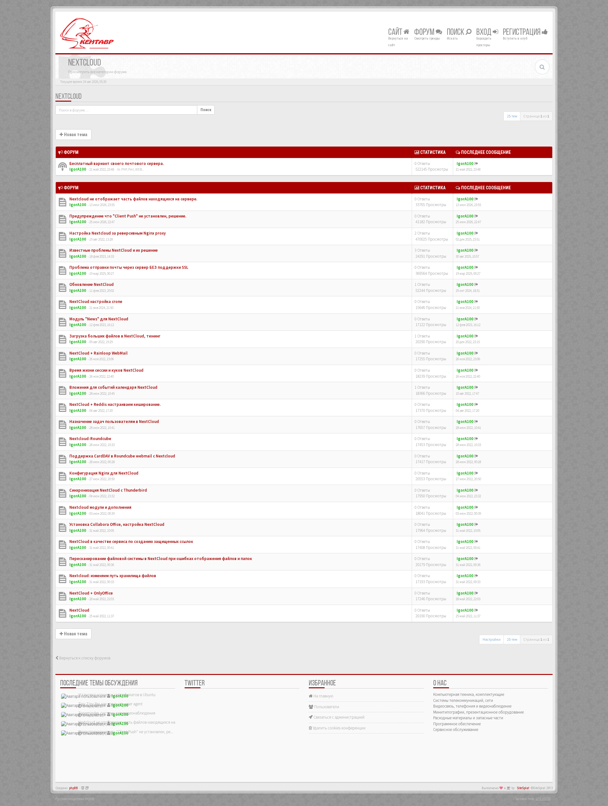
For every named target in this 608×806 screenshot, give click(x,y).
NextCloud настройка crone (95, 301)
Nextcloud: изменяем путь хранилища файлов (112, 575)
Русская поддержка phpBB (74, 799)
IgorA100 (77, 169)
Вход (484, 32)
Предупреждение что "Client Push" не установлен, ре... (125, 731)
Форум (425, 32)
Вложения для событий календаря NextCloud (112, 387)
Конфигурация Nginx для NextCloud (103, 473)
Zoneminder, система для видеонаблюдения (116, 713)
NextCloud (68, 97)
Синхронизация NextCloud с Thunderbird (107, 490)
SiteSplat (523, 788)
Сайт (395, 32)
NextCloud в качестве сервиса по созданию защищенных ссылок (130, 541)
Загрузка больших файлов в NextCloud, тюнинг (114, 336)
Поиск (456, 32)
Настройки (492, 639)
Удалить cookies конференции (338, 728)
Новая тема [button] (75, 134)
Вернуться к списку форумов (84, 658)
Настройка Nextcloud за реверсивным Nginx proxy (117, 233)
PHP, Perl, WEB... (132, 169)
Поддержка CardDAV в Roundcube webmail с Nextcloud (121, 456)
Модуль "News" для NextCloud (98, 319)
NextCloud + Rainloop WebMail (98, 353)
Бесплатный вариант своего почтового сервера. (116, 163)
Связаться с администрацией (338, 717)
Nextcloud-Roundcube (89, 438)
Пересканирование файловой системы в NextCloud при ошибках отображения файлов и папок (160, 558)
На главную (323, 696)
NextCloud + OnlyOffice (90, 593)
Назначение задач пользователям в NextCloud (113, 421)
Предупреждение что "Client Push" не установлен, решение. (127, 216)
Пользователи (326, 706)
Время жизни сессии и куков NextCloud (105, 370)
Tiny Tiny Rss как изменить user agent (110, 704)
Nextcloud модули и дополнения (99, 507)
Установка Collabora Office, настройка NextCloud (116, 524)
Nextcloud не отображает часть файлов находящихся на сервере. (132, 199)
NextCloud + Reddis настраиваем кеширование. (114, 404)
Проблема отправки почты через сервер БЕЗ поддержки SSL (128, 267)
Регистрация (522, 32)
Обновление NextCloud (91, 284)
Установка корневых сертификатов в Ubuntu (116, 694)
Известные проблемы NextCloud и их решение (113, 250)
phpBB (73, 788)
